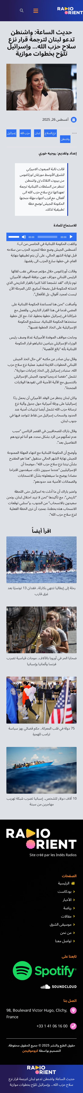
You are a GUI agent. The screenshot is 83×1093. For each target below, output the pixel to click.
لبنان (37, 133)
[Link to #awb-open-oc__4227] (21, 10)
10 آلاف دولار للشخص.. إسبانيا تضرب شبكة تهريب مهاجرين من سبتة (42, 801)
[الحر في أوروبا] (41, 608)
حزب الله (25, 133)
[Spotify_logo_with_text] (45, 962)
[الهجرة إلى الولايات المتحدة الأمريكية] (41, 678)
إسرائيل (11, 133)
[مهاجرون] (41, 748)
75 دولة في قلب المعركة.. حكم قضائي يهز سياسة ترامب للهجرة (42, 731)
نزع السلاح (50, 133)
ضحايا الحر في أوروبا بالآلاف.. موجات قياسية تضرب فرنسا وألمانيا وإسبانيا (42, 661)
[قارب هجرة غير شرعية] (41, 538)
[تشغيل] (71, 237)
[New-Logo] (70, 8)
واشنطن (65, 139)
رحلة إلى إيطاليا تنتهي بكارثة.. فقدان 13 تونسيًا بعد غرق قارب (42, 590)
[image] (59, 986)
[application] (41, 237)
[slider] (14, 236)
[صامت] (24, 237)
